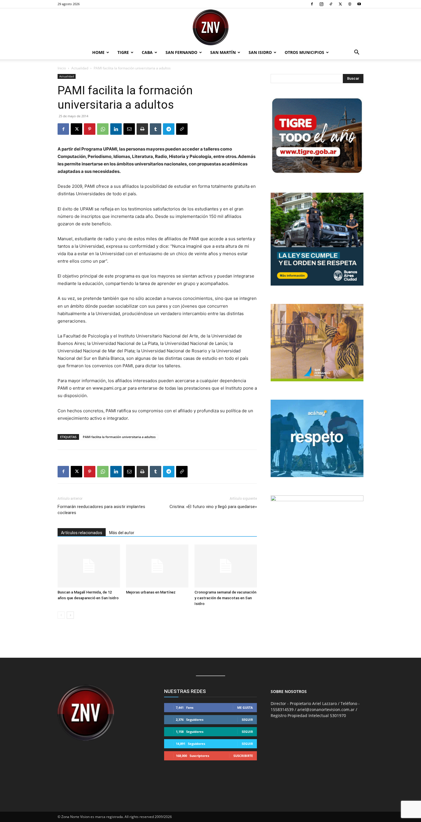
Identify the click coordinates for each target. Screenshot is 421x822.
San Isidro (260, 52)
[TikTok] (330, 4)
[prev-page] (61, 615)
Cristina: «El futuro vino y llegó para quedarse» (213, 506)
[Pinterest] (89, 129)
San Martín (223, 52)
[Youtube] (359, 4)
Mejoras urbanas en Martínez (151, 592)
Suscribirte (243, 755)
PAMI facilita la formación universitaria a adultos (119, 437)
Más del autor (121, 532)
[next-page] (70, 615)
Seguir (247, 719)
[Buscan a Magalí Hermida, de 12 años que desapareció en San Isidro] (89, 565)
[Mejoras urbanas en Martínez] (157, 565)
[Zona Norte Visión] (210, 27)
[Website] (349, 4)
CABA (147, 52)
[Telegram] (168, 129)
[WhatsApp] (103, 129)
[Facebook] (312, 4)
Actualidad (79, 68)
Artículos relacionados (81, 532)
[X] (340, 4)
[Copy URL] (182, 129)
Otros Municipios (304, 52)
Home (98, 52)
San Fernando (181, 52)
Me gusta (245, 707)
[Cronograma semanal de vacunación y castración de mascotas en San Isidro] (225, 565)
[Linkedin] (116, 129)
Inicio (62, 68)
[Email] (129, 129)
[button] (356, 53)
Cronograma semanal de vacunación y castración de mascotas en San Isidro (225, 598)
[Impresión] (142, 129)
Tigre (123, 52)
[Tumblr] (155, 129)
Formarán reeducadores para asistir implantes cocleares (101, 509)
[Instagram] (321, 4)
